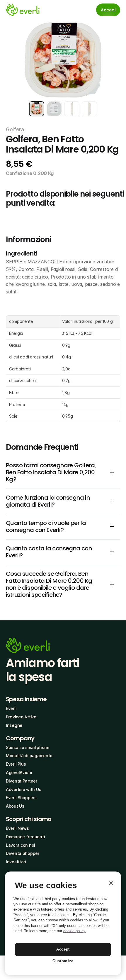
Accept (63, 949)
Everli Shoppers (21, 797)
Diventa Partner (21, 780)
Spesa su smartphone (28, 747)
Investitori (16, 861)
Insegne (14, 725)
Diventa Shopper (22, 853)
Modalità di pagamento (29, 755)
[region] (63, 923)
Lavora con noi (20, 845)
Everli (11, 708)
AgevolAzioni (19, 772)
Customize (63, 961)
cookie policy (74, 931)
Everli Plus (16, 764)
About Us (15, 806)
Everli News (17, 828)
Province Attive (21, 717)
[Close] (111, 883)
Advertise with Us (23, 789)
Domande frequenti (25, 836)
